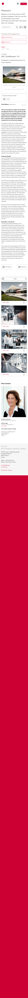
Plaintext (24, 105)
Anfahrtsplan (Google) (6, 470)
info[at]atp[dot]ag (5, 465)
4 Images (7, 99)
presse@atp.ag (4, 425)
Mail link (23, 267)
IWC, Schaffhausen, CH (10, 56)
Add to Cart (7, 42)
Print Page (8, 267)
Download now (8, 37)
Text (3, 49)
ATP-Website (23, 3)
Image (7, 49)
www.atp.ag (4, 467)
